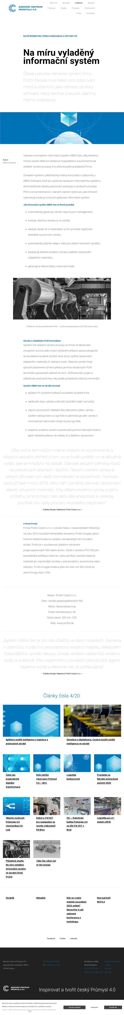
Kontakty (108, 972)
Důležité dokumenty (112, 961)
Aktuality (41, 897)
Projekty (108, 965)
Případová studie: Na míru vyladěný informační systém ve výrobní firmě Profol (16, 868)
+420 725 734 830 (91, 968)
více (29, 1011)
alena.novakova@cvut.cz (93, 972)
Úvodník (10, 897)
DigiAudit (108, 968)
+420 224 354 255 (52, 961)
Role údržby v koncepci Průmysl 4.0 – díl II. (46, 778)
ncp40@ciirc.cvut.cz (53, 965)
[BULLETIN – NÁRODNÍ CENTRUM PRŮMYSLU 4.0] (25, 8)
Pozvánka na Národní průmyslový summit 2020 (107, 778)
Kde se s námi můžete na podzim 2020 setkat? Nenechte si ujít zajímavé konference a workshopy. (76, 909)
